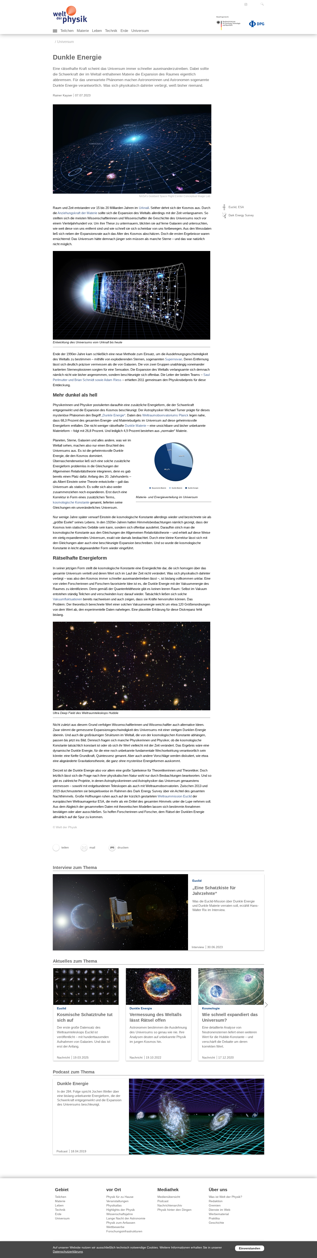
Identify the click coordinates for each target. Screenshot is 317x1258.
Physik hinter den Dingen (174, 1209)
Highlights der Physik (120, 1209)
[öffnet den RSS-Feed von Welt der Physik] (251, 4)
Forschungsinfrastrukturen (124, 1231)
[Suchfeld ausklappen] (263, 4)
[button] (61, 847)
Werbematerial (219, 1214)
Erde (124, 31)
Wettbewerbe (115, 1227)
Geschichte (216, 1222)
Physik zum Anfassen (120, 1222)
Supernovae (173, 359)
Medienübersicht (168, 1196)
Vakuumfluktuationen (67, 599)
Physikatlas (114, 1205)
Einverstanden (249, 1248)
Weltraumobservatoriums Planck (165, 415)
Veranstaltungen (117, 1201)
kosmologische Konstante (71, 502)
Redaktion (216, 1201)
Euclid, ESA (236, 207)
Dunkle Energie (72, 1083)
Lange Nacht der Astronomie (125, 1218)
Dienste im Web (219, 1209)
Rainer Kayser (62, 95)
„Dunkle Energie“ (113, 415)
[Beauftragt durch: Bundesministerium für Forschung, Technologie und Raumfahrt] (230, 24)
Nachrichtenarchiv (169, 1205)
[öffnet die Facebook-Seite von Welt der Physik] (240, 4)
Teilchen (67, 31)
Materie (83, 31)
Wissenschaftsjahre (119, 1214)
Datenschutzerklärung (68, 1251)
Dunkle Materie (135, 425)
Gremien (215, 1205)
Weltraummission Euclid (175, 796)
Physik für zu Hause (119, 1196)
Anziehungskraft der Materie (77, 213)
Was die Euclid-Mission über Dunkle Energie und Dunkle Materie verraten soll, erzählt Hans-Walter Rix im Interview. (225, 905)
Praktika (214, 1218)
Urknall (144, 208)
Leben (97, 31)
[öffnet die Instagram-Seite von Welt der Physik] (245, 4)
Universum (140, 31)
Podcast (162, 1201)
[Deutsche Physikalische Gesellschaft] (254, 25)
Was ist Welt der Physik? (225, 1196)
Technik (111, 31)
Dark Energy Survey (241, 215)
